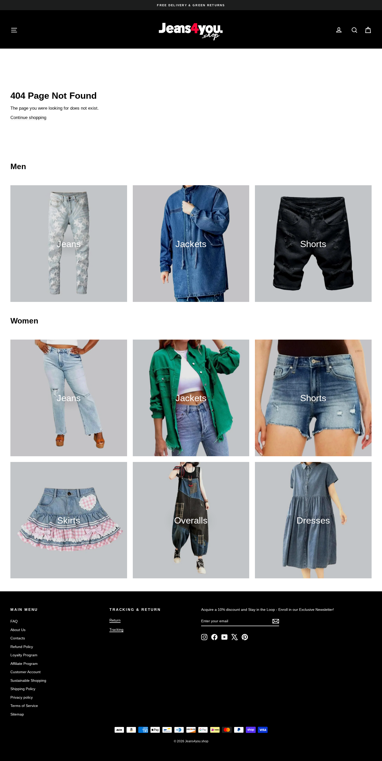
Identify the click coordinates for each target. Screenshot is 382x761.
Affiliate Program (24, 663)
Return (115, 620)
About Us (17, 630)
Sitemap (17, 714)
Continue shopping (28, 117)
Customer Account (25, 672)
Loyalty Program (23, 655)
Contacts (17, 638)
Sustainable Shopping (28, 680)
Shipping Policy (22, 689)
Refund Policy (21, 647)
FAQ (14, 621)
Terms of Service (24, 706)
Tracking (116, 629)
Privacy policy (21, 697)
